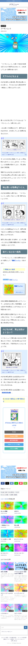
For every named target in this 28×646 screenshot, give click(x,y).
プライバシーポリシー (6, 631)
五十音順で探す (13, 637)
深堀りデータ (6, 639)
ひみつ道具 (3, 25)
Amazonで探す (14, 436)
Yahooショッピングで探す (14, 444)
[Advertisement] (14, 105)
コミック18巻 (5, 494)
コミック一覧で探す (22, 637)
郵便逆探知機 (6, 392)
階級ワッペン (16, 260)
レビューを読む (14, 448)
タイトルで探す (4, 637)
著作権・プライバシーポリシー (17, 639)
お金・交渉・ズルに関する (8, 492)
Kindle (14, 431)
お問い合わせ (14, 640)
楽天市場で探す (14, 440)
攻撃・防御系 (14, 494)
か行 (18, 492)
